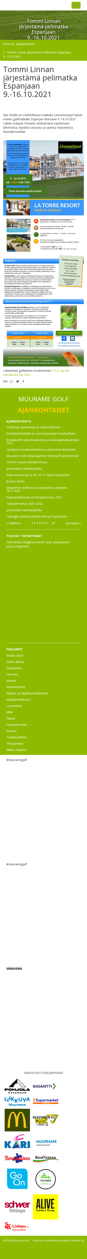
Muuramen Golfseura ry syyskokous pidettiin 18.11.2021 (36, 489)
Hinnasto (12, 674)
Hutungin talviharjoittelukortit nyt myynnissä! (36, 516)
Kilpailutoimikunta (18, 699)
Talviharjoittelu (16, 737)
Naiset (10, 718)
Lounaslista (14, 706)
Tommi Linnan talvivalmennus (26, 462)
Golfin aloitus (15, 662)
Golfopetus (14, 668)
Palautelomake (16, 725)
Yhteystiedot (14, 743)
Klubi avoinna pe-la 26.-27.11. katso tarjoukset (37, 475)
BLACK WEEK (15, 481)
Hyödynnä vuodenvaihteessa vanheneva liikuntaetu (41, 450)
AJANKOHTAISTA (18, 421)
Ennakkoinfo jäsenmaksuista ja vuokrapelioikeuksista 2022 (42, 441)
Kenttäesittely (15, 687)
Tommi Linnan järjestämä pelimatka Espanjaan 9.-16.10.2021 (37, 54)
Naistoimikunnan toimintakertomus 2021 (34, 497)
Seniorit (11, 731)
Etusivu (8, 44)
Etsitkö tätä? (14, 655)
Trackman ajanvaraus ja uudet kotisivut (33, 427)
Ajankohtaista (25, 44)
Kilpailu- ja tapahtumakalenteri (27, 693)
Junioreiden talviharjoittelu (24, 469)
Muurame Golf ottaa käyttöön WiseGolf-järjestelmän (42, 456)
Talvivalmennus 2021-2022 (24, 504)
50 (53, 523)
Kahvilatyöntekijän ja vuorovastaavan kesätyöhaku (41, 433)
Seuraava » (73, 523)
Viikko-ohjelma (16, 750)
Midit (9, 712)
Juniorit (11, 681)
